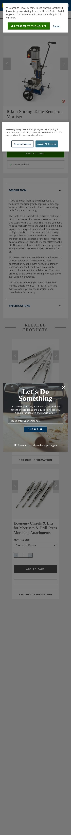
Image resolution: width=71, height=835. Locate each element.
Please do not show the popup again (37, 445)
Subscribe (35, 429)
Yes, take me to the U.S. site (28, 26)
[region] (35, 136)
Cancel (56, 26)
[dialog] (35, 18)
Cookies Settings (22, 144)
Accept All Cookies (46, 144)
